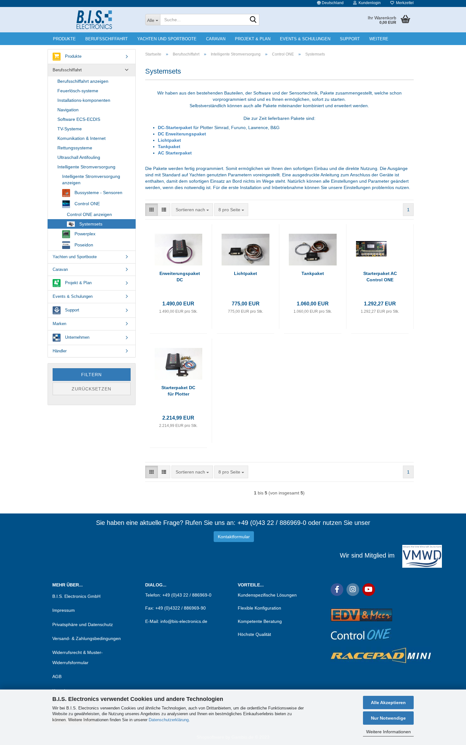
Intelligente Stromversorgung (86, 166)
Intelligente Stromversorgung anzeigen (91, 179)
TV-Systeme (69, 128)
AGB (56, 676)
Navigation (68, 109)
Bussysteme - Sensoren (97, 192)
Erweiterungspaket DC (179, 276)
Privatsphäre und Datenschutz (82, 624)
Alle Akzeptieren (388, 702)
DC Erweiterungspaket (182, 133)
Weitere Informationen (388, 731)
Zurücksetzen (91, 388)
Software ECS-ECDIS (78, 119)
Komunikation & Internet (81, 138)
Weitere (378, 38)
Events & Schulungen (305, 38)
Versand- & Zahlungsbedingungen (86, 638)
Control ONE (86, 203)
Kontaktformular (234, 536)
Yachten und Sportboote (167, 38)
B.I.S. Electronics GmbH (76, 596)
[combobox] (192, 209)
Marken (59, 323)
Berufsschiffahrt (106, 38)
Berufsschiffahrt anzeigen (82, 81)
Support (350, 38)
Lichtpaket (169, 140)
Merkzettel (404, 3)
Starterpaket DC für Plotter (178, 390)
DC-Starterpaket (175, 127)
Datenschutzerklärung (169, 719)
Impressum (63, 610)
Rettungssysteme (74, 147)
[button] (330, 3)
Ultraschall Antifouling (78, 157)
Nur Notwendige (388, 718)
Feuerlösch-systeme (77, 90)
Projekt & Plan (252, 38)
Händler (60, 351)
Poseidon (83, 244)
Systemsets (90, 223)
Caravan (215, 38)
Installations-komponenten (83, 100)
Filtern (91, 374)
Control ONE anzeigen (89, 214)
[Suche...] (253, 20)
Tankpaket (169, 146)
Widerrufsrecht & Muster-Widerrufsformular (77, 657)
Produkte (64, 38)
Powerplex (84, 233)
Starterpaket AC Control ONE (380, 276)
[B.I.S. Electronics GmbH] (94, 19)
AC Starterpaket (175, 152)
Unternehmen (76, 337)
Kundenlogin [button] (369, 3)
